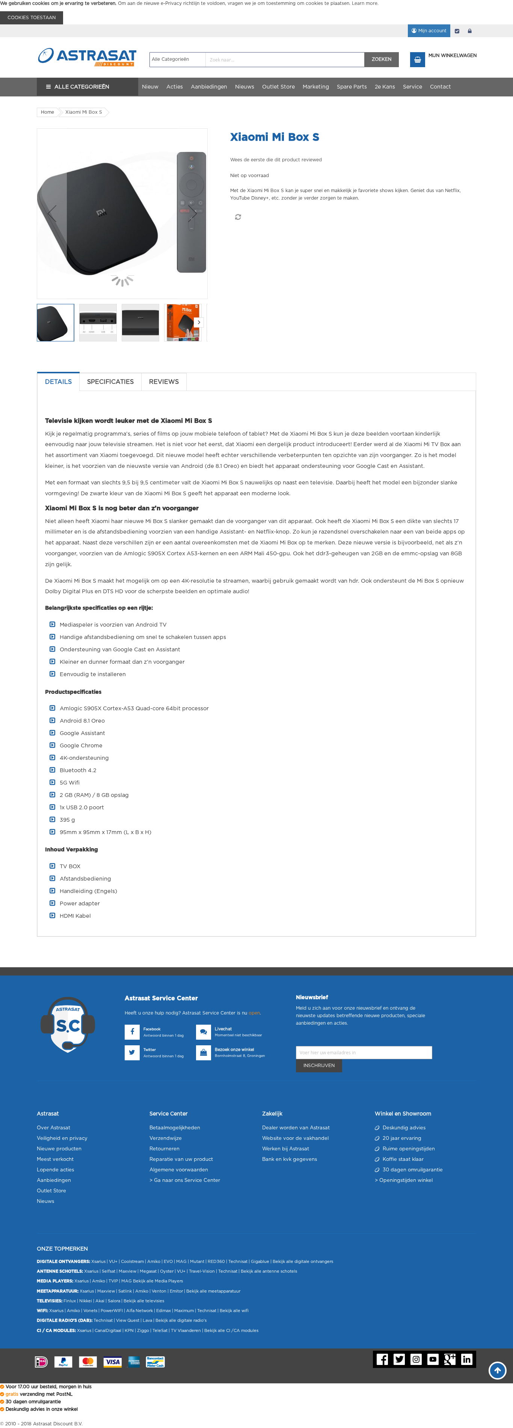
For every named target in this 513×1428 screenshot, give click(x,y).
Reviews (164, 382)
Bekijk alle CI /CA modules (231, 1331)
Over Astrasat (53, 1128)
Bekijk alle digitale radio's (181, 1320)
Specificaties (110, 382)
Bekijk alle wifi (234, 1311)
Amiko (153, 1262)
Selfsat (108, 1271)
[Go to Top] (498, 1371)
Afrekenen (457, 30)
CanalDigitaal (108, 1331)
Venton (159, 1291)
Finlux (69, 1301)
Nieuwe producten (59, 1149)
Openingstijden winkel (406, 1180)
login (469, 30)
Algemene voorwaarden (178, 1170)
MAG (181, 1262)
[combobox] (257, 59)
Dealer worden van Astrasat (296, 1128)
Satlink (125, 1291)
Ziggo (143, 1331)
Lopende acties (55, 1170)
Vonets (90, 1311)
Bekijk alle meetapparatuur (213, 1291)
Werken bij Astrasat (285, 1149)
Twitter (149, 1050)
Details (58, 382)
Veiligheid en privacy (62, 1138)
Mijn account (432, 31)
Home (47, 112)
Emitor (176, 1291)
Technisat (237, 1262)
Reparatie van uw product (181, 1159)
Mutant (197, 1262)
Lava (148, 1320)
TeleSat (159, 1331)
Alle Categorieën (81, 87)
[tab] (58, 382)
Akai (99, 1301)
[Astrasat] (87, 44)
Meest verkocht (55, 1159)
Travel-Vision (202, 1271)
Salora (114, 1301)
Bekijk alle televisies (144, 1301)
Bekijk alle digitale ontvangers (303, 1262)
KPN (129, 1331)
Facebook (151, 1029)
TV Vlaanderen (186, 1331)
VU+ (113, 1262)
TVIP (113, 1281)
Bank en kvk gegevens (289, 1159)
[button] (52, 213)
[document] (256, 12)
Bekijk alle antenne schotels (269, 1271)
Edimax (163, 1311)
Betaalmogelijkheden (174, 1128)
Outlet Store (51, 1191)
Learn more (364, 3)
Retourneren (164, 1149)
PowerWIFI (112, 1311)
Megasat (148, 1271)
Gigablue (260, 1262)
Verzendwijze (165, 1138)
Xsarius (98, 1262)
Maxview (127, 1271)
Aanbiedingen (54, 1180)
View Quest (127, 1320)
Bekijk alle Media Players (158, 1281)
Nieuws (45, 1201)
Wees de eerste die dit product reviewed (276, 160)
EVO (168, 1262)
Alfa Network (139, 1311)
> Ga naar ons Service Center (184, 1180)
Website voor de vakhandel (295, 1138)
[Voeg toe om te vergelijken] (237, 217)
